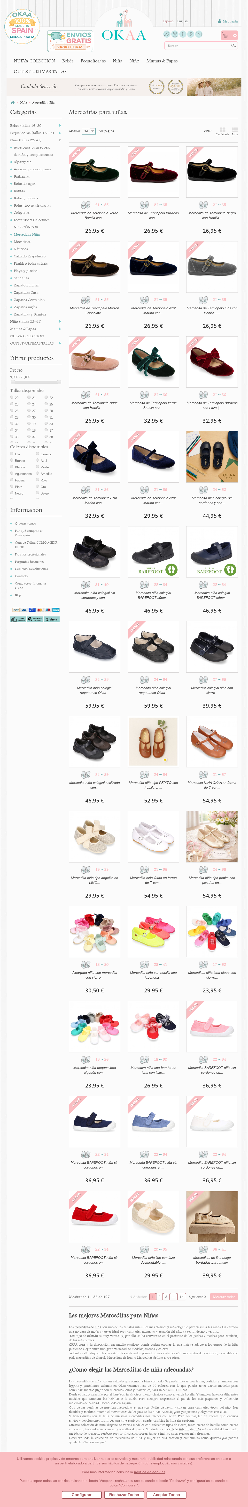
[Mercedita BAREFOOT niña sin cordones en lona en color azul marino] (94, 1121)
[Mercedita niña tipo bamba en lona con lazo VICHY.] (153, 1026)
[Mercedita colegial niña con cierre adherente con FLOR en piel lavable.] (211, 646)
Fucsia (19, 480)
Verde (45, 467)
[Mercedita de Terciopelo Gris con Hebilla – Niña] (211, 266)
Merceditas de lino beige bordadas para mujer (212, 1260)
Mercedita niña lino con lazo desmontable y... (153, 1260)
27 (34, 411)
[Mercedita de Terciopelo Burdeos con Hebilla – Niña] (153, 172)
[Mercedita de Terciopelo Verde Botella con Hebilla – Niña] (94, 172)
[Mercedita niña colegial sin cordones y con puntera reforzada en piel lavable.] (211, 456)
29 (16, 417)
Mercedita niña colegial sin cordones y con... (212, 500)
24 (34, 404)
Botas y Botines (26, 198)
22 (51, 398)
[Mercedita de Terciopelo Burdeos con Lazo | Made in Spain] (211, 362)
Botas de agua (25, 183)
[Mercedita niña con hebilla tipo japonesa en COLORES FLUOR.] (153, 931)
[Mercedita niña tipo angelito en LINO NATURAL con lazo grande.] (94, 836)
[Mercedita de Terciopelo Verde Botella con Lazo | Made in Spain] (153, 362)
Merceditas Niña (27, 234)
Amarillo (46, 474)
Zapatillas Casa (26, 292)
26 (16, 411)
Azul (44, 461)
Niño (134, 61)
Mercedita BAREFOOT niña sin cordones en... (212, 1070)
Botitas (19, 190)
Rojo (44, 480)
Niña (117, 61)
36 (16, 437)
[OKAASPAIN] (124, 23)
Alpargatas (22, 161)
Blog (18, 595)
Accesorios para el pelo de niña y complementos (33, 151)
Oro (43, 487)
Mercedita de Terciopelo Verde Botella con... (94, 215)
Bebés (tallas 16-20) (26, 125)
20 (16, 398)
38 (51, 437)
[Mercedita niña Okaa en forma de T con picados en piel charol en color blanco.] (153, 836)
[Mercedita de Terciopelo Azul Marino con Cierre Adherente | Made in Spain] (153, 456)
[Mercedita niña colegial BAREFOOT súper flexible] (153, 551)
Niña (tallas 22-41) (26, 140)
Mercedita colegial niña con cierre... (212, 690)
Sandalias (21, 278)
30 (34, 417)
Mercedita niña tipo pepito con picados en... (212, 880)
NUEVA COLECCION (34, 61)
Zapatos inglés (25, 307)
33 (51, 424)
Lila (17, 454)
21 (34, 398)
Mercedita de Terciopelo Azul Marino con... (153, 310)
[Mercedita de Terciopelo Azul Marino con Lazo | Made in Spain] (94, 456)
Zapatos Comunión (29, 299)
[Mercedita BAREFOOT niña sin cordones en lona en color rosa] (211, 1026)
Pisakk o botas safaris (31, 263)
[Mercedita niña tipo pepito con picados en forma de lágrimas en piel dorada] (211, 836)
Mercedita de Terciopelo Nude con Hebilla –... (94, 405)
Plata (18, 487)
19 (34, 424)
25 (51, 404)
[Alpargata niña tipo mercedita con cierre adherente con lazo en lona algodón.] (94, 931)
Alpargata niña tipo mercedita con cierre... (94, 975)
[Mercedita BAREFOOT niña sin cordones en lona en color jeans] (153, 1121)
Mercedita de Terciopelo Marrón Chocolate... (94, 310)
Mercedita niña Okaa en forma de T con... (153, 880)
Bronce (20, 461)
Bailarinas (22, 176)
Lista (235, 134)
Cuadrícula (222, 134)
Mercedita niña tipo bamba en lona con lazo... (153, 1070)
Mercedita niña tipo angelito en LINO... (94, 880)
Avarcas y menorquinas (32, 169)
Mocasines (22, 241)
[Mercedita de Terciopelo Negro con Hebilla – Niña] (211, 172)
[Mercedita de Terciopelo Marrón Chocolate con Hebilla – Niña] (94, 266)
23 (16, 404)
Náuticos (21, 249)
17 (51, 430)
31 (51, 417)
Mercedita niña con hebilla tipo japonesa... (153, 975)
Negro (19, 493)
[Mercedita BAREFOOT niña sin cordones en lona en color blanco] (211, 1121)
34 (16, 430)
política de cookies (149, 1472)
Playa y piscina (26, 270)
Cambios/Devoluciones (31, 569)
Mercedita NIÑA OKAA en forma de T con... (212, 785)
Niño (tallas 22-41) (26, 321)
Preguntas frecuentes (29, 561)
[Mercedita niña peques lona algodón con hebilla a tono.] (94, 1026)
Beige (45, 493)
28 (51, 411)
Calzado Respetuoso (30, 256)
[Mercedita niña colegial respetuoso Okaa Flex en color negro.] (153, 646)
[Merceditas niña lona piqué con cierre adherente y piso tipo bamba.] (211, 931)
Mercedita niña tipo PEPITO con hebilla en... (153, 785)
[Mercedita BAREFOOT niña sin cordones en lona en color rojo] (94, 1216)
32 (16, 424)
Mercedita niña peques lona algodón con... (94, 1070)
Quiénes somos (25, 523)
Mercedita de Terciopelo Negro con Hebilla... (212, 215)
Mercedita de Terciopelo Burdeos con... (153, 215)
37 (34, 437)
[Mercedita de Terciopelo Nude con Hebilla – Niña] (94, 362)
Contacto (21, 576)
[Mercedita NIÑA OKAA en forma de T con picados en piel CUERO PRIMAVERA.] (211, 741)
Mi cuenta (230, 21)
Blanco (20, 467)
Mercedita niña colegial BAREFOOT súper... (153, 595)
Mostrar (74, 131)
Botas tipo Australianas (32, 205)
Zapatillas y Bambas (30, 314)
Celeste (46, 454)
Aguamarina (23, 474)
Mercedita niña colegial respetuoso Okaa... (94, 690)
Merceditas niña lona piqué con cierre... (212, 975)
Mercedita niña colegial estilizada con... (94, 785)
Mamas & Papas (162, 61)
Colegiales (22, 212)
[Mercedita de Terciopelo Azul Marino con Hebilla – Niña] (153, 266)
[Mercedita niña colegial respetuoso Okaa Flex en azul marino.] (94, 646)
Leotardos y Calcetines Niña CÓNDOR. (31, 223)
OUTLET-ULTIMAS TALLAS (40, 71)
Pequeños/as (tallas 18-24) (32, 132)
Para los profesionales (30, 554)
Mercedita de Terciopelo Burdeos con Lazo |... (212, 405)
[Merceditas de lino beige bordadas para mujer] (211, 1216)
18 (34, 430)
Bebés (67, 61)
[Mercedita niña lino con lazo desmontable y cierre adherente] (153, 1216)
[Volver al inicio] (12, 102)
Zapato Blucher (26, 285)
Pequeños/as (93, 61)
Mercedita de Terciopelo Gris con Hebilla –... (212, 310)
